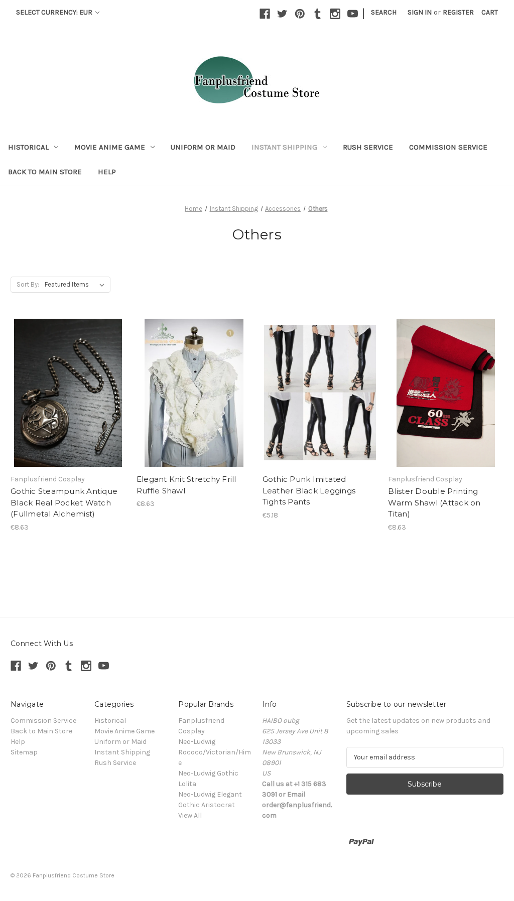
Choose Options (68, 402)
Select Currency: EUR (55, 12)
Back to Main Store (45, 171)
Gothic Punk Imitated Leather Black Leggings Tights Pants (309, 490)
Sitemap (24, 752)
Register (458, 12)
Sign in (420, 12)
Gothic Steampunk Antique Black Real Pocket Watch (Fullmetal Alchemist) (64, 502)
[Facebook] (265, 14)
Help (107, 171)
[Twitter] (282, 14)
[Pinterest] (300, 14)
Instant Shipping (284, 147)
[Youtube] (352, 14)
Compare (64, 384)
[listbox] (76, 284)
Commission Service (448, 147)
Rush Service (368, 147)
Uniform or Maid (203, 147)
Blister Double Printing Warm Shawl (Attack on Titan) (434, 502)
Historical (28, 147)
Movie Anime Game (109, 147)
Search (384, 12)
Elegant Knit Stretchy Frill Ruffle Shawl (186, 484)
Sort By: (28, 284)
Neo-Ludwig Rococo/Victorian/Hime (214, 752)
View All (190, 815)
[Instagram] (335, 14)
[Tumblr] (317, 14)
